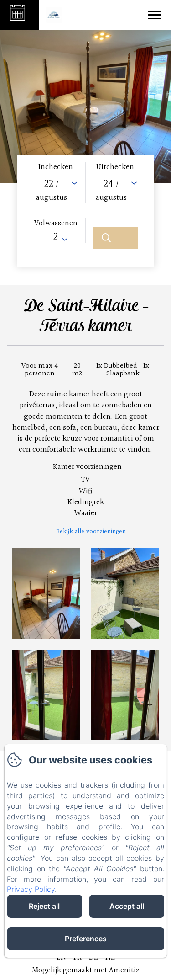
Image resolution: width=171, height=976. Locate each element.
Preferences (86, 938)
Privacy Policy (31, 889)
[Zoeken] (115, 238)
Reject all (44, 906)
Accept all (126, 906)
